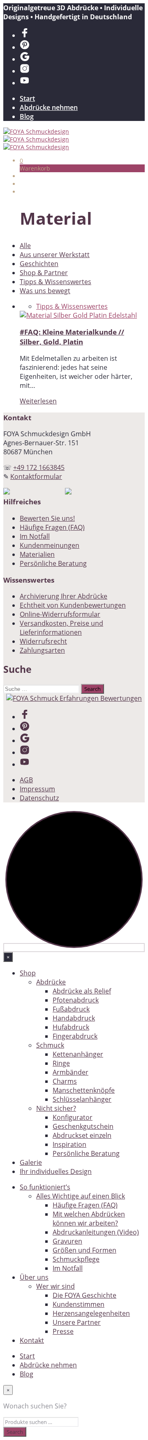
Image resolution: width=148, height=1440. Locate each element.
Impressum (37, 788)
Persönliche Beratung (53, 563)
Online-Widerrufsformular (60, 614)
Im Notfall (35, 536)
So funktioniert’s (45, 1187)
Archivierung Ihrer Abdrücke (63, 596)
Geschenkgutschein (83, 1126)
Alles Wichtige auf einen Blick (80, 1196)
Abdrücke (51, 982)
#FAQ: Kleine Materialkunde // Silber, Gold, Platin (72, 336)
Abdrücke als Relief (82, 991)
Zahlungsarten (42, 650)
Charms (65, 1081)
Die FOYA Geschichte (84, 1295)
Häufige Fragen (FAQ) (52, 527)
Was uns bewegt (45, 290)
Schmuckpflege (76, 1259)
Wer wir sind (55, 1286)
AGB (26, 779)
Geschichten (39, 263)
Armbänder (70, 1072)
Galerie (31, 1162)
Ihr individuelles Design (56, 1171)
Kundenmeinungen (49, 545)
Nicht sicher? (56, 1108)
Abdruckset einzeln (82, 1135)
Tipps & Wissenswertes (55, 281)
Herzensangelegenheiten (91, 1313)
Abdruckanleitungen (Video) (96, 1232)
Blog (27, 116)
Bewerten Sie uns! (47, 518)
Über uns (34, 1277)
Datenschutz (39, 797)
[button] (21, 160)
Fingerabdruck (75, 1036)
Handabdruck (74, 1018)
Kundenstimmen (78, 1304)
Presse (63, 1331)
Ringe (61, 1063)
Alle (25, 245)
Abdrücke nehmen (49, 107)
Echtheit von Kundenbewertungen (73, 605)
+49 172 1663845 (39, 467)
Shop (28, 972)
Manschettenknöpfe (84, 1090)
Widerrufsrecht (43, 641)
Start (27, 98)
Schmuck (50, 1045)
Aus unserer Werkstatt (55, 254)
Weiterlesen (38, 401)
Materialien (37, 554)
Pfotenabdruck (76, 1000)
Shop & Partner (44, 272)
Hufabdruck (71, 1027)
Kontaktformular (36, 476)
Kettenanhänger (78, 1054)
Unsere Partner (77, 1322)
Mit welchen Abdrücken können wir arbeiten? (89, 1219)
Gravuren (67, 1241)
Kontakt (32, 1340)
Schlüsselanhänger (82, 1099)
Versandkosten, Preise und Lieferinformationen (61, 628)
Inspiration (69, 1144)
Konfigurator (72, 1117)
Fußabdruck (71, 1009)
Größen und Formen (84, 1250)
